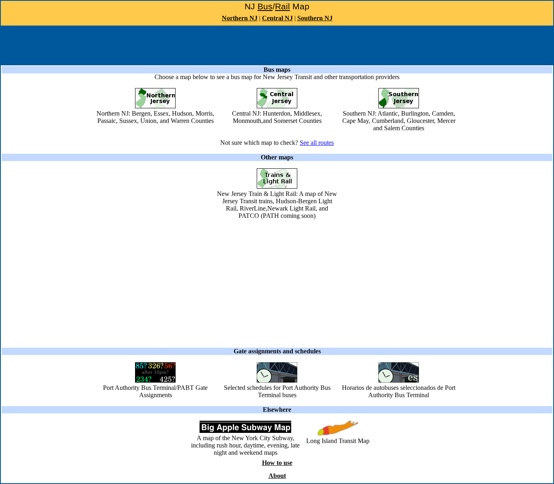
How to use (277, 462)
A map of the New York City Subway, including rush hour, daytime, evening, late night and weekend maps (245, 445)
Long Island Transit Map (337, 440)
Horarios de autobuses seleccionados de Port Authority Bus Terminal (398, 391)
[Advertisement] (277, 44)
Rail (282, 6)
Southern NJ (315, 18)
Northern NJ (240, 18)
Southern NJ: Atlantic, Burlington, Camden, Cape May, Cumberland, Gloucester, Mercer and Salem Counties (398, 120)
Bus (265, 6)
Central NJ (277, 18)
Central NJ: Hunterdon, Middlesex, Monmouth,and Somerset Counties (277, 117)
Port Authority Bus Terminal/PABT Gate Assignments (155, 391)
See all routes (317, 142)
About (277, 475)
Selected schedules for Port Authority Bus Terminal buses (277, 391)
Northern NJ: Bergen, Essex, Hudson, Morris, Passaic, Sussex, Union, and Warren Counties (155, 117)
